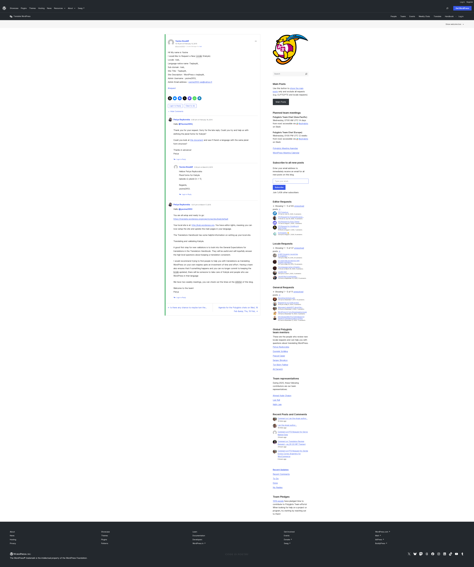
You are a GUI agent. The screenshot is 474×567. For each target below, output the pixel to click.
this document (196, 140)
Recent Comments (281, 474)
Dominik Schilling (280, 351)
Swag (287, 543)
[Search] (306, 74)
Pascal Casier (279, 356)
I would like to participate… (287, 276)
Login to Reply (175, 106)
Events (286, 536)
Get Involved (289, 532)
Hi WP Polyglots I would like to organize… (288, 255)
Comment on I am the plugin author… (292, 418)
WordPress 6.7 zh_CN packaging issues (292, 312)
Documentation (199, 536)
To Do (276, 478)
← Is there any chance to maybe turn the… (187, 307)
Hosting (13, 539)
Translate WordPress (21, 16)
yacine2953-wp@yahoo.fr (200, 82)
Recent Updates (281, 469)
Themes (104, 536)
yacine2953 (185, 209)
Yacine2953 (185, 124)
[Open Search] (447, 8)
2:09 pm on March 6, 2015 (203, 167)
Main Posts (281, 102)
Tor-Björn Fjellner (280, 364)
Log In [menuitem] (462, 2)
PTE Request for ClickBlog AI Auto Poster (288, 227)
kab (200, 46)
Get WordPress (462, 8)
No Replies (278, 487)
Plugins (104, 539)
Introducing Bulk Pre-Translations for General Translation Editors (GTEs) (291, 317)
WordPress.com (382, 532)
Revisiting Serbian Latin (286, 298)
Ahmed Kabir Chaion (282, 395)
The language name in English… (289, 267)
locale (176, 272)
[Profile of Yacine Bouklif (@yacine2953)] (171, 43)
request (172, 88)
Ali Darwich (278, 369)
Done (275, 483)
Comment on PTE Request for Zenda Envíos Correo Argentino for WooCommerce (293, 454)
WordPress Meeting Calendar (286, 153)
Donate (288, 539)
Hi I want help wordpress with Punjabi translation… (288, 261)
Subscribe (279, 187)
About (12, 532)
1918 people (278, 501)
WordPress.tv (199, 543)
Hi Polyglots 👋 (283, 233)
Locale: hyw (282, 272)
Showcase (105, 532)
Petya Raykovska (181, 119)
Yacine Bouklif (182, 41)
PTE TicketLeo (283, 212)
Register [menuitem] (470, 2)
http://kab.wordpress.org (203, 225)
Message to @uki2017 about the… (290, 307)
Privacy (13, 543)
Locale (199, 56)
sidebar (238, 282)
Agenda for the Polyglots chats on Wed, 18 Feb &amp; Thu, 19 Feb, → (238, 309)
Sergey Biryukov (280, 360)
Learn (195, 532)
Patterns (104, 543)
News (12, 536)
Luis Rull (276, 400)
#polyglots (303, 123)
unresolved (299, 206)
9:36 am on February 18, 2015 (202, 120)
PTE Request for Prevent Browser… (291, 217)
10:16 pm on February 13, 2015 (186, 44)
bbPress (379, 539)
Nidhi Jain (277, 404)
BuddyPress (381, 543)
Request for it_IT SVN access (288, 303)
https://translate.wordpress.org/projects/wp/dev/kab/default (200, 219)
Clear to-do (190, 106)
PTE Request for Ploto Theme (288, 222)
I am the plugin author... (287, 425)
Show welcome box (453, 24)
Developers (197, 539)
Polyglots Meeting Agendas (285, 148)
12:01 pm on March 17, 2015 (201, 205)
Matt (378, 536)
